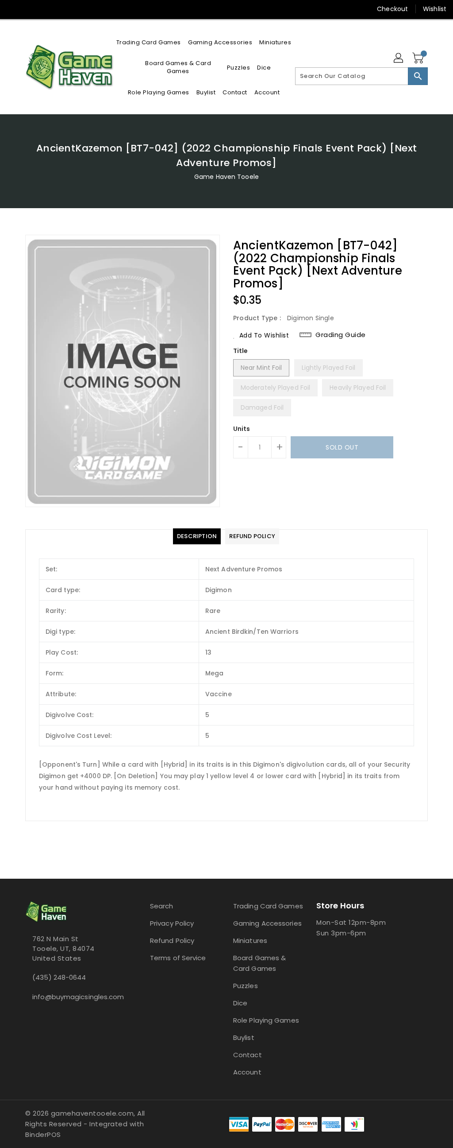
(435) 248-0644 (59, 977)
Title (240, 350)
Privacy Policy (172, 923)
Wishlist (434, 8)
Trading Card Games (268, 906)
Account (247, 1072)
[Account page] (399, 58)
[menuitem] (149, 42)
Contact (247, 1054)
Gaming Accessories (267, 923)
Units (241, 429)
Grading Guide (340, 334)
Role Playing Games (266, 1020)
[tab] (197, 536)
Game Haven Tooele (226, 176)
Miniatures (250, 940)
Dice (240, 1003)
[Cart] (419, 58)
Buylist (243, 1037)
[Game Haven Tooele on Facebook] (13, 9)
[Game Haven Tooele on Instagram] (29, 9)
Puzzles (245, 985)
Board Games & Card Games (259, 963)
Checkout (392, 8)
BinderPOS (43, 1134)
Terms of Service (178, 957)
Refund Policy (172, 940)
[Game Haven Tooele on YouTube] (45, 9)
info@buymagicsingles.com (71, 996)
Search (161, 906)
